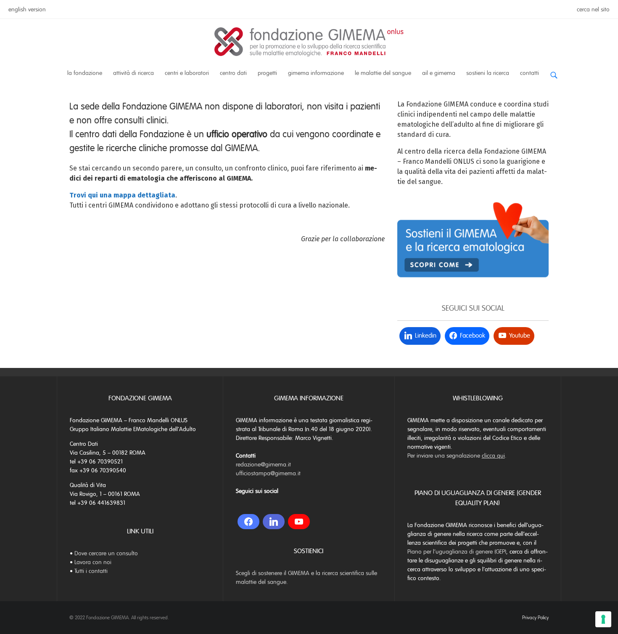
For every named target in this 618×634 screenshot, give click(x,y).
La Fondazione (84, 73)
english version (27, 9)
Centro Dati (233, 73)
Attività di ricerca (133, 73)
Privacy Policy (535, 617)
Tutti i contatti (91, 571)
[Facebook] (248, 521)
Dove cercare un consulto (106, 553)
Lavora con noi (92, 562)
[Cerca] (554, 72)
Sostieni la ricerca (487, 73)
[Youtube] (299, 521)
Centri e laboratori (187, 73)
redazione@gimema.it (263, 464)
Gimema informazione (316, 73)
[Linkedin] (273, 521)
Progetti (267, 73)
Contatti (529, 73)
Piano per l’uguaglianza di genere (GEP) (456, 551)
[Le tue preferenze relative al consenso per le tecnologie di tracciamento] (603, 619)
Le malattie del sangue (383, 73)
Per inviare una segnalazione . (457, 455)
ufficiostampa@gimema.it (268, 473)
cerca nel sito (593, 9)
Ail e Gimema (438, 73)
